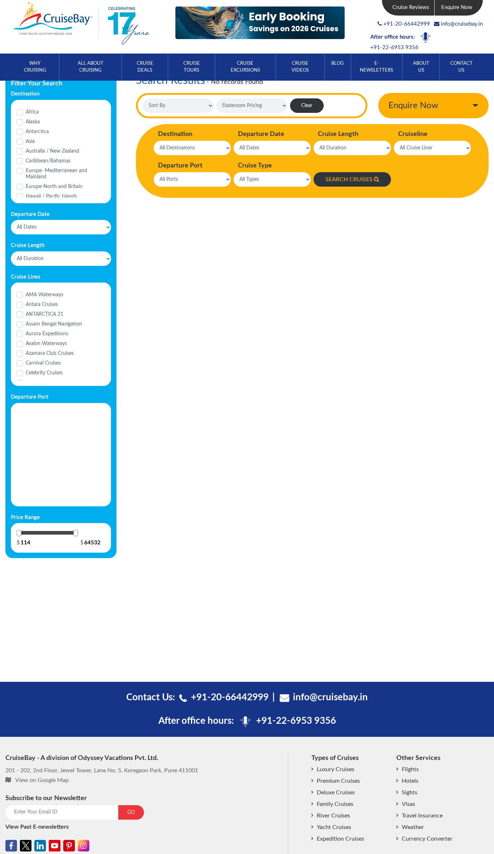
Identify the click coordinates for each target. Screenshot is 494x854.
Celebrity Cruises (44, 372)
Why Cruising (35, 67)
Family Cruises (335, 804)
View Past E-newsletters (37, 827)
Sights (409, 792)
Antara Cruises (42, 304)
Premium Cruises (338, 781)
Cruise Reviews (410, 7)
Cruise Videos (300, 67)
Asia (30, 141)
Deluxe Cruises (336, 792)
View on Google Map (42, 780)
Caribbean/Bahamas (48, 160)
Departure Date (261, 134)
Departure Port (180, 165)
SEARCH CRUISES (348, 179)
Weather (413, 827)
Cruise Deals (145, 67)
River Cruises (333, 816)
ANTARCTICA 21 (44, 314)
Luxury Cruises (335, 769)
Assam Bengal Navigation (54, 324)
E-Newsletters (376, 67)
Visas (408, 804)
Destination (175, 134)
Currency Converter (427, 839)
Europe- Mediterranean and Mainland (56, 173)
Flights (410, 769)
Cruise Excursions (245, 67)
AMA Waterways (44, 294)
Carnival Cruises (43, 363)
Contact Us (461, 67)
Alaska (33, 121)
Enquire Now (456, 7)
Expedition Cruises (340, 839)
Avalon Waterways (46, 343)
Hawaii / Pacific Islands (51, 196)
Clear (306, 105)
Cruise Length (338, 134)
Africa (32, 112)
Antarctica (37, 131)
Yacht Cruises (334, 827)
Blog (337, 63)
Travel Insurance (422, 816)
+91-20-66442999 (406, 24)
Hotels (410, 781)
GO (131, 812)
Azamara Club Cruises (50, 353)
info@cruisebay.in (462, 24)
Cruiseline (412, 134)
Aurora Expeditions (47, 333)
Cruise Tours (191, 67)
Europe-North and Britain (54, 186)
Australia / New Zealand (52, 151)
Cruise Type (255, 165)
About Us (421, 67)
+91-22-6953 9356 (394, 47)
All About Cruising (90, 67)
